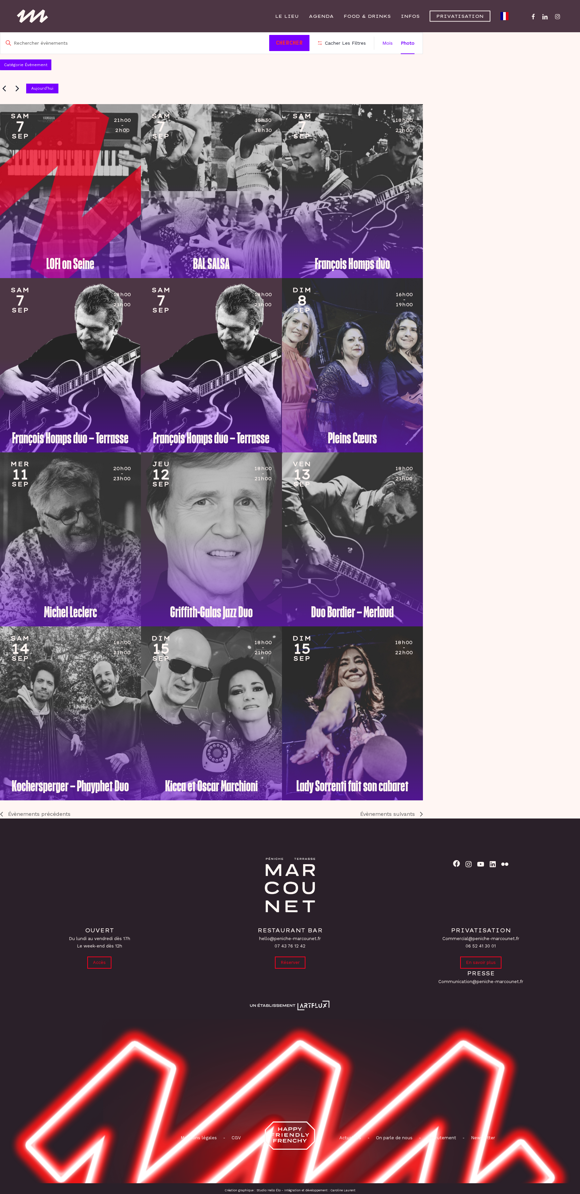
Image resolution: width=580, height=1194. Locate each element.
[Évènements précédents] (4, 88)
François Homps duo (352, 264)
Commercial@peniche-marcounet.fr (480, 938)
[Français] (506, 16)
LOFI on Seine (70, 264)
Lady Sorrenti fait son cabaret (352, 786)
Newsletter (483, 1137)
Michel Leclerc (70, 612)
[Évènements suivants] (17, 88)
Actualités (350, 1137)
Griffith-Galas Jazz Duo (211, 612)
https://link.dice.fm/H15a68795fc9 (311, 303)
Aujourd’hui (42, 88)
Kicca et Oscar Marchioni (211, 786)
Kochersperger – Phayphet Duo (70, 786)
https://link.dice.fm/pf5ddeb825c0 (29, 129)
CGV (236, 1137)
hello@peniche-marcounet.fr (290, 938)
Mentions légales (199, 1137)
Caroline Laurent (343, 1190)
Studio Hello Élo (268, 1190)
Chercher (289, 42)
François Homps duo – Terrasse (70, 438)
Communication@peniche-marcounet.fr (480, 981)
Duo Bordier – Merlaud (352, 612)
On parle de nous (394, 1137)
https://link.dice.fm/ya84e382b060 (311, 651)
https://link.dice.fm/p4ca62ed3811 (29, 477)
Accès (99, 962)
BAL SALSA (211, 264)
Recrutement (441, 1137)
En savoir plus (481, 962)
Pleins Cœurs (352, 438)
